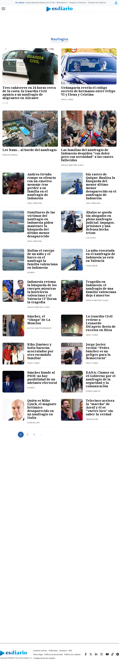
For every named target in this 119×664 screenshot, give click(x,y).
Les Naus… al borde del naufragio (29, 150)
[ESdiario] (59, 9)
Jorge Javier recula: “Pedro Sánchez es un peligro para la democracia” (98, 351)
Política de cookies (72, 654)
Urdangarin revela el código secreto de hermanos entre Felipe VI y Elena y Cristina (88, 91)
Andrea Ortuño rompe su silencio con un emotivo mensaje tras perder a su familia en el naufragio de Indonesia (41, 186)
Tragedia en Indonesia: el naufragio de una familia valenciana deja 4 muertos (101, 288)
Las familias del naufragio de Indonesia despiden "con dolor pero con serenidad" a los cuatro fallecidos (87, 155)
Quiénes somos (40, 651)
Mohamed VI (62, 3)
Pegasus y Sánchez (77, 3)
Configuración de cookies (44, 658)
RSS (70, 651)
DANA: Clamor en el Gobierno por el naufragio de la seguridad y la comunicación (100, 379)
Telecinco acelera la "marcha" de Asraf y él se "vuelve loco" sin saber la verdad (100, 407)
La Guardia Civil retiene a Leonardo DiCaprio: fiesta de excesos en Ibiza (101, 323)
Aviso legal (38, 654)
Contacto (63, 651)
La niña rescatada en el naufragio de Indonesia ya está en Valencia (100, 255)
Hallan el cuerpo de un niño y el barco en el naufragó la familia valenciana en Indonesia (42, 259)
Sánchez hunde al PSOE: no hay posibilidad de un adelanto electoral (42, 377)
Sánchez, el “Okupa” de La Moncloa (38, 319)
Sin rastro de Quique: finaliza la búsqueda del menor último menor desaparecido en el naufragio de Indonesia (101, 186)
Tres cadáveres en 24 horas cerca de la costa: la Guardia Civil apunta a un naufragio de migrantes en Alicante (29, 93)
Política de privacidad (53, 654)
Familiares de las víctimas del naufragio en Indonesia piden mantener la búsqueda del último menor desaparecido (41, 224)
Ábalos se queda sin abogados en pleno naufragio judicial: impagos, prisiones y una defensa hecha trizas (100, 222)
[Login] (116, 3)
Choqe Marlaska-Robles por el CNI (40, 3)
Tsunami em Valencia (97, 3)
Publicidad (53, 651)
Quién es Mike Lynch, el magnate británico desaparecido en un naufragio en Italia (41, 409)
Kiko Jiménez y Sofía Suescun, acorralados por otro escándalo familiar (40, 351)
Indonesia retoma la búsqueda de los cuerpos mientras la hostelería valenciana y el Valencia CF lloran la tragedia (42, 292)
